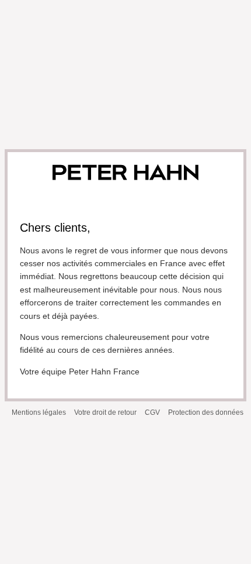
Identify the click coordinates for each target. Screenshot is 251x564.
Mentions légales (39, 412)
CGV (152, 412)
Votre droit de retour (105, 412)
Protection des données (205, 412)
